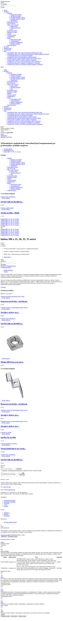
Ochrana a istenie (11, 35)
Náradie (9, 33)
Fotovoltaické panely (12, 22)
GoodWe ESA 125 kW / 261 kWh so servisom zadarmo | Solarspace (25, 64)
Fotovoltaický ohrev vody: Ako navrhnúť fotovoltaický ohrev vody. (24, 52)
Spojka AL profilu (8, 437)
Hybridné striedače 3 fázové (17, 19)
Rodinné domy (8, 48)
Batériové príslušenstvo (16, 42)
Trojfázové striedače (15, 16)
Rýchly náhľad (5, 198)
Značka (6, 271)
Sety (11, 29)
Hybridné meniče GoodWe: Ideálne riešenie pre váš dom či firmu (24, 58)
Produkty (6, 11)
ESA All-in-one (11, 23)
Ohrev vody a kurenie (13, 25)
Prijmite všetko (22, 616)
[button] (3, 264)
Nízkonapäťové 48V (15, 39)
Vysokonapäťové (14, 41)
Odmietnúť (3, 536)
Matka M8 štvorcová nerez (12, 362)
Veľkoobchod (7, 49)
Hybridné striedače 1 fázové (17, 17)
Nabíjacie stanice (11, 45)
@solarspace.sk (11, 489)
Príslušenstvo (13, 20)
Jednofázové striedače (16, 14)
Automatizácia (11, 36)
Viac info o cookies (6, 535)
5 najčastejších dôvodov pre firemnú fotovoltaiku (19, 55)
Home (5, 10)
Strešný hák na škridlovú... (12, 202)
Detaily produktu (8, 270)
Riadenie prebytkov (15, 27)
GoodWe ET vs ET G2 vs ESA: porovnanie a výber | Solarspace (24, 61)
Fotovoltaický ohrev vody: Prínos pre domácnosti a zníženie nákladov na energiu (28, 54)
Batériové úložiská (15, 44)
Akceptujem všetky (12, 536)
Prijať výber (14, 616)
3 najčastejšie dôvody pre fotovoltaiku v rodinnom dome (21, 57)
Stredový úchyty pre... (10, 312)
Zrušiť (2, 614)
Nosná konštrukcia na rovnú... (13, 448)
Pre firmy (6, 46)
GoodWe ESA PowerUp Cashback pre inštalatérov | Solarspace (23, 63)
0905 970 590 (6, 487)
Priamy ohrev (13, 26)
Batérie (9, 38)
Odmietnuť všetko (5, 616)
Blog (5, 51)
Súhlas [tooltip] (2, 542)
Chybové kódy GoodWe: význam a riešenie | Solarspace (21, 60)
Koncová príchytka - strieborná (14, 301)
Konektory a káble (12, 32)
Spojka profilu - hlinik (10, 213)
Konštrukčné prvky (12, 30)
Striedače (9, 13)
